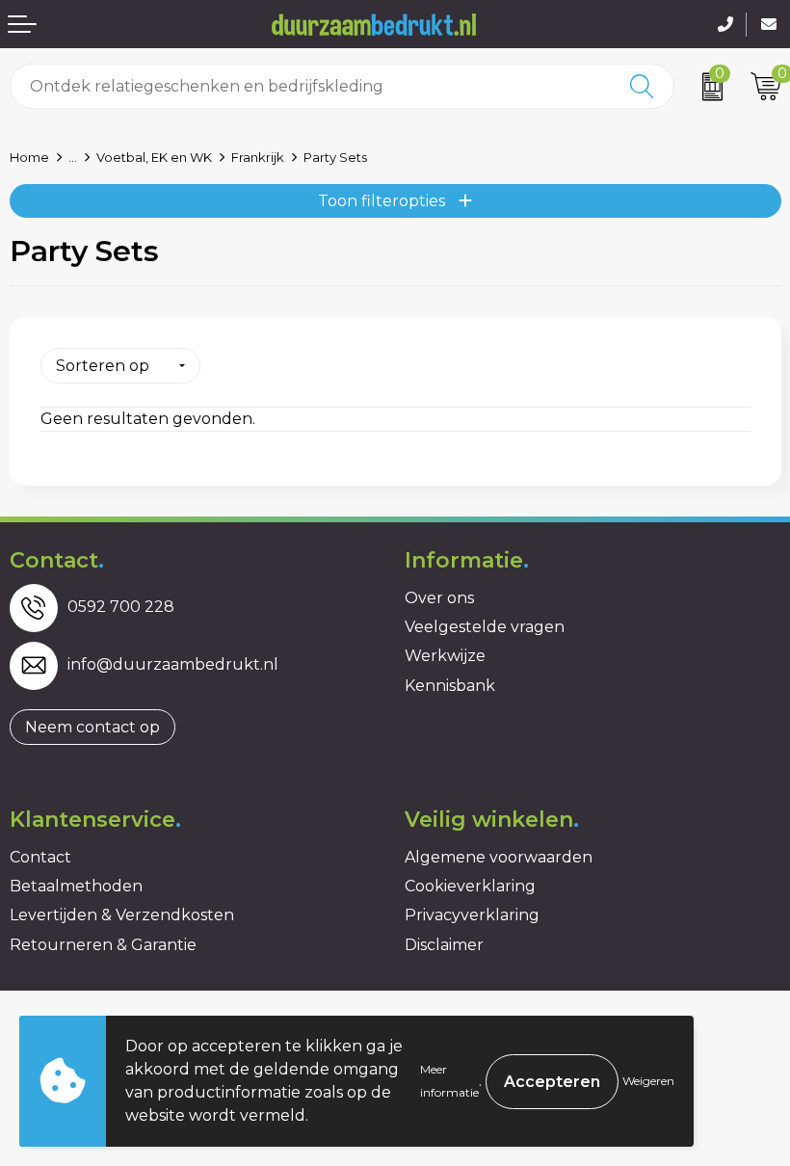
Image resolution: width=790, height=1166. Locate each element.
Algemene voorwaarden (498, 857)
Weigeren (648, 1080)
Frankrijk (257, 157)
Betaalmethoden (76, 886)
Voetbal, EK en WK (154, 157)
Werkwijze (445, 656)
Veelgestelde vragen (485, 627)
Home (29, 157)
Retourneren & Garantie (103, 945)
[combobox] (311, 86)
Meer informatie (449, 1081)
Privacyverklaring (472, 915)
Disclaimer (444, 945)
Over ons (439, 598)
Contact (40, 857)
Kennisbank (450, 685)
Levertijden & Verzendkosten (122, 915)
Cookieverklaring (470, 886)
